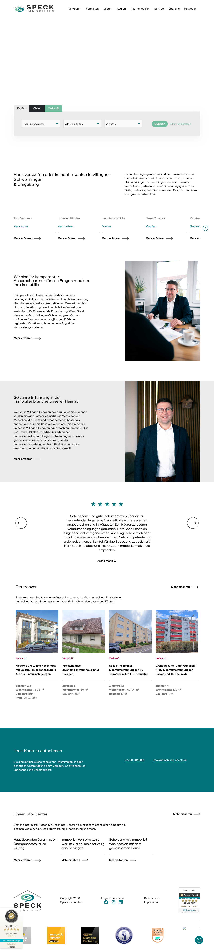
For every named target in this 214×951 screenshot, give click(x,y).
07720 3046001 (135, 760)
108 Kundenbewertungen (11, 940)
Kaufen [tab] (21, 108)
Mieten (107, 8)
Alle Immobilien (140, 8)
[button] (199, 940)
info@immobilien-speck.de (170, 760)
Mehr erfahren (180, 586)
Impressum (151, 902)
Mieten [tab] (37, 108)
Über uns (174, 8)
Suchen (159, 123)
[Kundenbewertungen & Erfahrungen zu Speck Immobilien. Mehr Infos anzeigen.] (189, 900)
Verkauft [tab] (53, 108)
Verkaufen (74, 8)
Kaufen (121, 8)
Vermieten (92, 8)
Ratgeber (190, 8)
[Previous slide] (8, 228)
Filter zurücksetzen (180, 123)
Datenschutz (152, 898)
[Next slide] (205, 228)
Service (159, 8)
